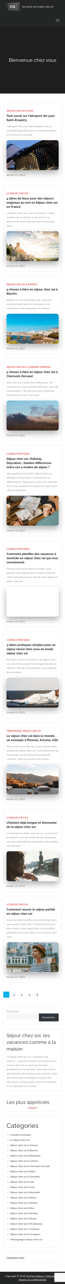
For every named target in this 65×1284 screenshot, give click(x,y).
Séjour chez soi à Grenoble (25, 1176)
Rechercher (12, 1011)
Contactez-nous (15, 1257)
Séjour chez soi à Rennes (24, 1213)
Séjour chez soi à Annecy (24, 1145)
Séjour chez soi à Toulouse (24, 1228)
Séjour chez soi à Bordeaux (25, 1155)
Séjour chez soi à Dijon (22, 1171)
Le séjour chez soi (17, 193)
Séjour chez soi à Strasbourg (26, 1223)
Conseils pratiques (18, 453)
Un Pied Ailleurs (35, 1276)
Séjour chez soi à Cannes (24, 1160)
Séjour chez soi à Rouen (23, 1218)
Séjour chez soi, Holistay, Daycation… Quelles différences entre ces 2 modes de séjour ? (29, 463)
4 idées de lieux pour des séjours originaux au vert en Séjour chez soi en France (31, 203)
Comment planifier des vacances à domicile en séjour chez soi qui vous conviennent (32, 558)
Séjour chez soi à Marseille (25, 1192)
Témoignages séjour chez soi (23, 731)
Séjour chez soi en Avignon (25, 1234)
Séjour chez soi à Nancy (23, 1197)
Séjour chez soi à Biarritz (21, 284)
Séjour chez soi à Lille (22, 1181)
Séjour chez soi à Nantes (24, 1202)
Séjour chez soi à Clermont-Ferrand (28, 367)
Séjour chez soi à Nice (22, 1207)
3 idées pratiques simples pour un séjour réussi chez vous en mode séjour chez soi (30, 649)
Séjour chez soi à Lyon (19, 111)
